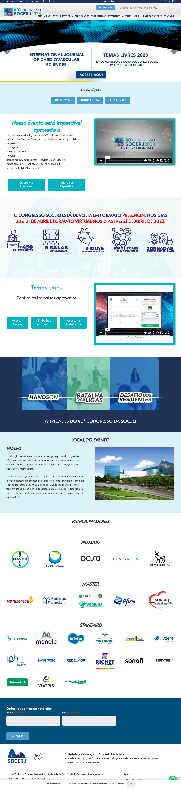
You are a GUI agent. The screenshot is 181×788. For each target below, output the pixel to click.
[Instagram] (139, 780)
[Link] (22, 12)
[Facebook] (127, 780)
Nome (14, 713)
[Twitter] (133, 780)
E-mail (70, 713)
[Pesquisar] (155, 7)
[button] (173, 780)
